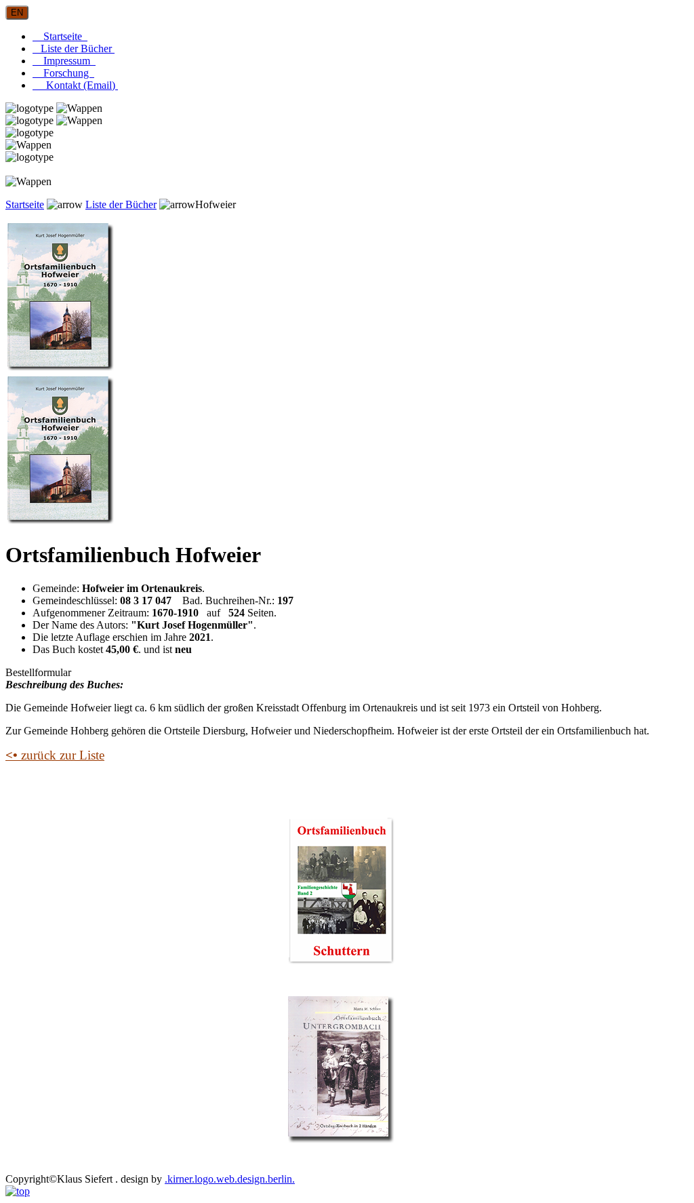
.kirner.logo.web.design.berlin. (230, 1179)
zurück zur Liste (54, 755)
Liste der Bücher (74, 48)
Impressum (64, 60)
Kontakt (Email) (75, 85)
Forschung (63, 73)
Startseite (60, 36)
